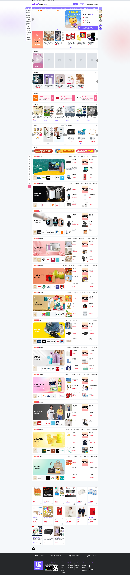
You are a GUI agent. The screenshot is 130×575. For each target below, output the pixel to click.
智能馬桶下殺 (94, 238)
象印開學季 (70, 183)
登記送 (40, 8)
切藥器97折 (69, 238)
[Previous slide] (32, 491)
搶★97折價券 (79, 374)
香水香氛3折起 (84, 347)
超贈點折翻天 (70, 564)
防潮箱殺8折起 (94, 211)
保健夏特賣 (69, 292)
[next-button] (97, 151)
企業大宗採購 (77, 565)
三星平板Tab (80, 211)
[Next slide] (41, 491)
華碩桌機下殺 (76, 156)
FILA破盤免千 (88, 320)
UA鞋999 (82, 320)
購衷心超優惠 (70, 565)
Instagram (93, 567)
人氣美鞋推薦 (81, 402)
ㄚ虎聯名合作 (77, 568)
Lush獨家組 (86, 374)
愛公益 (81, 8)
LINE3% (69, 456)
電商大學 (84, 564)
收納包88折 (88, 238)
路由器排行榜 (94, 156)
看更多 (100, 24)
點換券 (35, 8)
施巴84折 (95, 347)
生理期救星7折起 (94, 374)
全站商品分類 (84, 570)
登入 (82, 4)
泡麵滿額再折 (86, 456)
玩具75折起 (73, 374)
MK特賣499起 (76, 429)
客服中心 (76, 564)
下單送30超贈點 (94, 456)
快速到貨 (50, 8)
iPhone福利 (67, 211)
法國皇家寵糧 (94, 265)
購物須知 (62, 570)
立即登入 (92, 14)
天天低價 (55, 8)
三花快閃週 (88, 402)
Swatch (88, 429)
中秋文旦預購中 (79, 265)
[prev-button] (33, 151)
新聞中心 (92, 564)
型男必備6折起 (69, 429)
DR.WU (90, 347)
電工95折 (75, 238)
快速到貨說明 (84, 568)
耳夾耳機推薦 (87, 211)
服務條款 (62, 568)
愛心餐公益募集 (72, 265)
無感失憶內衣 (94, 402)
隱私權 (62, 567)
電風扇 (82, 183)
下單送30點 (75, 456)
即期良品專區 (64, 265)
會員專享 (76, 8)
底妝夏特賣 (69, 347)
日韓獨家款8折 (75, 320)
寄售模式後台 (84, 565)
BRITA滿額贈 (81, 238)
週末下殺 (71, 8)
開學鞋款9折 (68, 320)
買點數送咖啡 (94, 429)
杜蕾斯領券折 (94, 292)
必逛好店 (65, 8)
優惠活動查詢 (70, 567)
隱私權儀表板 (63, 572)
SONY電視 (77, 183)
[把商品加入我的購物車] (41, 504)
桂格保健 (88, 292)
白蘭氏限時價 (75, 292)
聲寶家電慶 (95, 183)
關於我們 (62, 564)
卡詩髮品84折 (66, 374)
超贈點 (95, 8)
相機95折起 (73, 211)
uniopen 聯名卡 (88, 8)
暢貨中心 (45, 8)
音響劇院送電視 (88, 183)
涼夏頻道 (60, 8)
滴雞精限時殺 (82, 292)
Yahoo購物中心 (37, 4)
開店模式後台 (84, 567)
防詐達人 (88, 156)
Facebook (93, 565)
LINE (92, 569)
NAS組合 (70, 156)
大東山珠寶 (83, 429)
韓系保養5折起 (76, 347)
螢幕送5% (83, 156)
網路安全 (62, 565)
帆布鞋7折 (95, 320)
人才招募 (76, 567)
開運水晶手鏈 (68, 402)
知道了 (95, 27)
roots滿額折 (75, 402)
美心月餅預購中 (87, 265)
